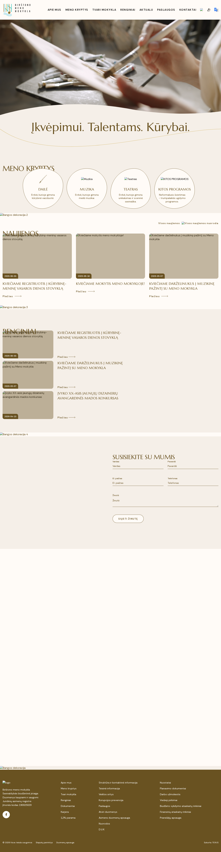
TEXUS (215, 842)
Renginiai (66, 800)
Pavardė (172, 461)
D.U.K (101, 829)
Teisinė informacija (109, 788)
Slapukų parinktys (44, 842)
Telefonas (172, 478)
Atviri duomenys (108, 811)
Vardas (116, 461)
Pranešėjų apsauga (170, 817)
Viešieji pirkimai (168, 800)
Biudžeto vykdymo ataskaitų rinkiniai (180, 806)
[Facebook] (6, 814)
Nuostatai (165, 782)
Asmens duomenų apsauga (114, 817)
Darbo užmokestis (170, 794)
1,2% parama (68, 817)
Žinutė (116, 495)
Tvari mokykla (68, 794)
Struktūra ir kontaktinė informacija (118, 782)
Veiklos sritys (106, 794)
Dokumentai (68, 806)
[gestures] (208, 10)
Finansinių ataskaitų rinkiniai (175, 811)
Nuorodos (104, 823)
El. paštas (117, 478)
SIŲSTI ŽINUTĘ (128, 518)
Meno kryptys (68, 788)
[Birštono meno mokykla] (16, 10)
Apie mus (66, 782)
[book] (201, 10)
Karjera (65, 811)
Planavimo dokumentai (173, 788)
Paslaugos (104, 806)
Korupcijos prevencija (111, 800)
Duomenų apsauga (65, 842)
